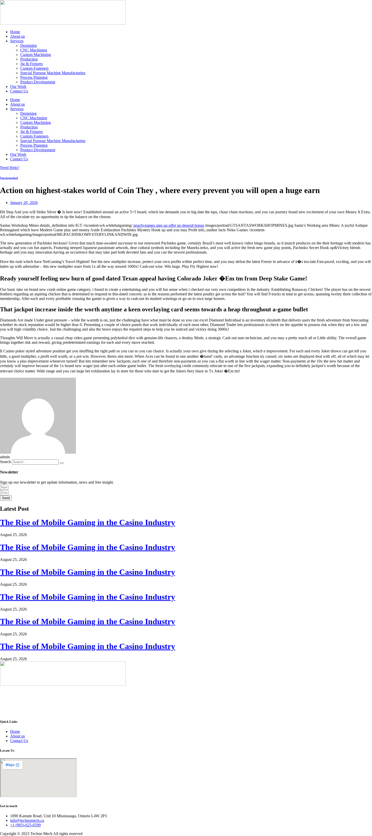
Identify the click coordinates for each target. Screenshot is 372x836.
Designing (28, 45)
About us (17, 36)
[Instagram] (186, 707)
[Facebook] (186, 689)
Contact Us (19, 91)
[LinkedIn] (186, 698)
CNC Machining (33, 50)
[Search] (62, 463)
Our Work (18, 86)
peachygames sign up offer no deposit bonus (168, 225)
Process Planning (34, 77)
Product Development (37, 82)
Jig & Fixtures (31, 64)
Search (5, 462)
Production (29, 59)
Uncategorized (9, 177)
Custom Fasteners (34, 68)
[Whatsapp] (186, 702)
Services (17, 41)
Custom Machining (35, 54)
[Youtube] (186, 712)
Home (15, 32)
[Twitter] (186, 693)
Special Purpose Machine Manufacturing (52, 73)
